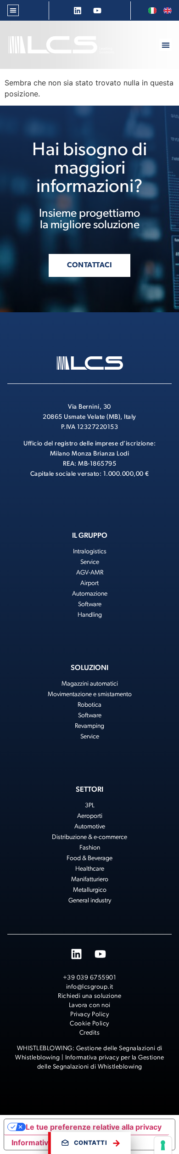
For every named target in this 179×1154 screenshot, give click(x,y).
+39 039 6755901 (90, 977)
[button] (13, 10)
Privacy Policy (89, 1014)
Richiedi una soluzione (89, 996)
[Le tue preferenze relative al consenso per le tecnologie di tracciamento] (163, 1145)
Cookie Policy (89, 1023)
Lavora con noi (90, 1005)
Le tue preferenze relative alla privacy (94, 1126)
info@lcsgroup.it (89, 987)
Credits (89, 1033)
